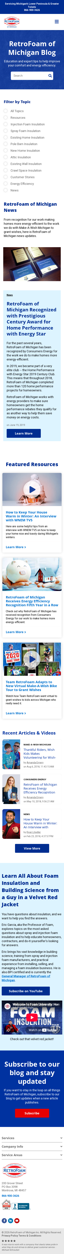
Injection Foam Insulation (27, 124)
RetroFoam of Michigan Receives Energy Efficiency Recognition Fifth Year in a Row (32, 601)
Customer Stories (22, 177)
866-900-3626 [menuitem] (32, 10)
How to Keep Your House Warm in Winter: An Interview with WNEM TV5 (31, 516)
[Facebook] (4, 1220)
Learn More (24, 433)
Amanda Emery (35, 762)
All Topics (17, 111)
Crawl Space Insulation (25, 170)
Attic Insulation (20, 157)
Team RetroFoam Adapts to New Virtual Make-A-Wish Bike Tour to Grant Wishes (31, 686)
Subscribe (32, 1113)
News (14, 190)
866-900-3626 (10, 1195)
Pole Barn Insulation (23, 144)
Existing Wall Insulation (26, 164)
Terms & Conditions (29, 1235)
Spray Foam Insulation (25, 131)
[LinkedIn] (10, 1220)
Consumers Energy (35, 779)
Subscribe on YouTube (26, 991)
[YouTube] (16, 1220)
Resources (17, 117)
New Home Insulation (25, 150)
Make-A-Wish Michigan (37, 744)
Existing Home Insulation (27, 137)
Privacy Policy (10, 1235)
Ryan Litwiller (34, 832)
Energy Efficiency (22, 184)
